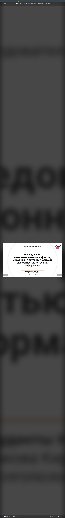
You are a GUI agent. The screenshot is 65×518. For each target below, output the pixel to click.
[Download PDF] (60, 516)
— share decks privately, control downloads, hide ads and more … (32, 1)
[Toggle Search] (59, 4)
